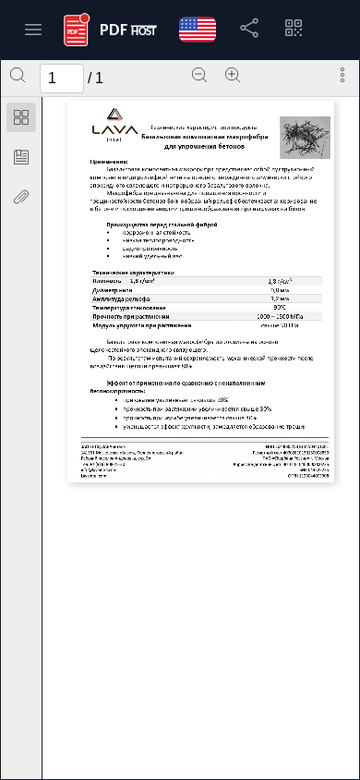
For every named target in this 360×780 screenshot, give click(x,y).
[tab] (21, 120)
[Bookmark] (21, 157)
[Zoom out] (199, 75)
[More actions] (342, 75)
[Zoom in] (232, 75)
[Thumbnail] (21, 117)
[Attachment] (21, 197)
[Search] (17, 75)
